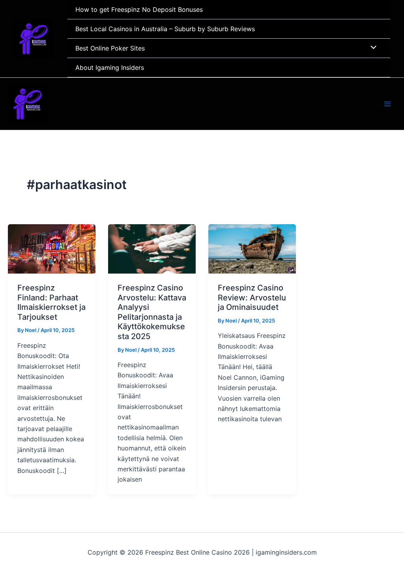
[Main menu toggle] (387, 104)
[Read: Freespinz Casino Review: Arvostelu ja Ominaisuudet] (252, 248)
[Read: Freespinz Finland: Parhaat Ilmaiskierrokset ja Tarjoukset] (51, 248)
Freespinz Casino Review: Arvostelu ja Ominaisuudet (252, 297)
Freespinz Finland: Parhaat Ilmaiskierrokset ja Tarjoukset (51, 302)
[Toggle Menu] (371, 47)
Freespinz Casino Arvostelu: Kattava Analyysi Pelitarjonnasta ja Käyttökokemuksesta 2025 (152, 312)
